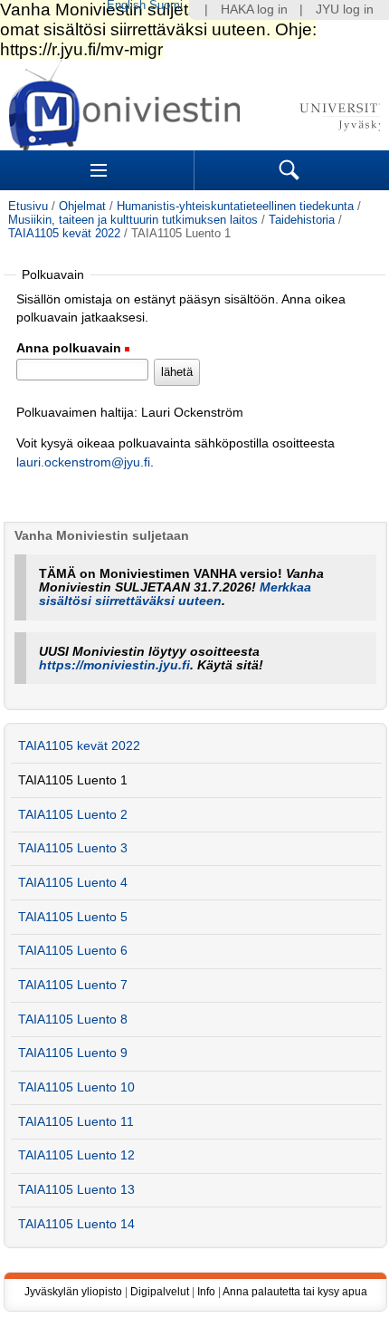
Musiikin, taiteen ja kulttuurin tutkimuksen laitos (133, 219)
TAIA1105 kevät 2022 (64, 233)
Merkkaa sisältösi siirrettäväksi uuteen (175, 594)
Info (206, 1291)
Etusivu (28, 206)
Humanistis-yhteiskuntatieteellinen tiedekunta (235, 206)
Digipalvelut (159, 1291)
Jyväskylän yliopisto (73, 1291)
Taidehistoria (302, 219)
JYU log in (345, 9)
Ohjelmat (82, 206)
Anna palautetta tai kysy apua (295, 1291)
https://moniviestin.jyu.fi (114, 665)
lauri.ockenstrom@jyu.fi (83, 462)
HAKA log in (254, 9)
